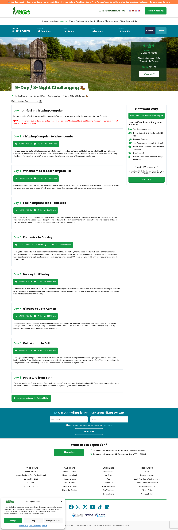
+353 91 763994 (139, 454)
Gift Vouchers (108, 490)
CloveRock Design (123, 525)
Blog (108, 479)
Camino (89, 21)
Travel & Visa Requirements (147, 483)
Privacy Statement (35, 526)
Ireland (45, 21)
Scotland (54, 21)
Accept (13, 521)
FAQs (122, 21)
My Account (108, 471)
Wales (72, 21)
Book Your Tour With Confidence (147, 479)
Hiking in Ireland (69, 471)
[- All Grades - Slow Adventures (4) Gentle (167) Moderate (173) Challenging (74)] (103, 30)
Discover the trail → (163, 2)
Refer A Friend (108, 494)
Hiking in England (69, 479)
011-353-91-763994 (137, 450)
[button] (61, 501)
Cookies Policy (147, 494)
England (63, 21)
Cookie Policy (23, 526)
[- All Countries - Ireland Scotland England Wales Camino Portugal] (49, 30)
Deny (33, 521)
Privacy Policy (107, 425)
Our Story (108, 475)
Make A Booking (155, 10)
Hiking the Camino (69, 490)
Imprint (44, 526)
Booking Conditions (147, 486)
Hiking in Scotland (69, 475)
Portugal (80, 21)
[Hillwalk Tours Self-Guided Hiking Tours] (13, 96)
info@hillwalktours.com (113, 11)
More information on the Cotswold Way (32, 398)
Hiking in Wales (70, 483)
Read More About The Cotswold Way (145, 116)
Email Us (70, 452)
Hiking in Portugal (70, 486)
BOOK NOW (149, 74)
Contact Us (131, 21)
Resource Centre (147, 475)
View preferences (53, 521)
